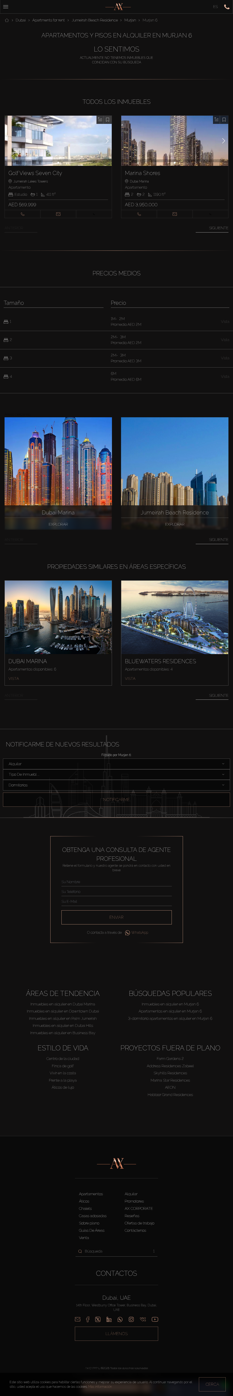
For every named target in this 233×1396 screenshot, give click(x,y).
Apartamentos (91, 1194)
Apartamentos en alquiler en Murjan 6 (170, 1011)
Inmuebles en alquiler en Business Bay (62, 1033)
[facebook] (87, 1319)
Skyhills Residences (170, 1073)
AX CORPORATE (139, 1208)
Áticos (84, 1201)
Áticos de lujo (63, 1087)
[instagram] (131, 1319)
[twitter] (98, 1319)
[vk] (143, 1319)
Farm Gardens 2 (170, 1058)
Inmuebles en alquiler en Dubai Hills (63, 1025)
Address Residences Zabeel (170, 1066)
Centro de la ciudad (62, 1058)
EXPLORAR (58, 524)
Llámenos (117, 1333)
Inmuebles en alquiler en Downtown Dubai (63, 1011)
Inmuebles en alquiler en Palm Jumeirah (63, 1018)
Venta (84, 1237)
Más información (100, 1386)
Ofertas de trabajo (139, 1223)
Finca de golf (63, 1066)
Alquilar (131, 1194)
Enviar (116, 917)
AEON (170, 1087)
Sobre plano (89, 1223)
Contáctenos (135, 1230)
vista (13, 678)
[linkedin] (109, 1319)
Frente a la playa (63, 1080)
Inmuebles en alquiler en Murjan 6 (170, 1004)
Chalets (85, 1208)
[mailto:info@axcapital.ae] (77, 1319)
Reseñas (132, 1215)
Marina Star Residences (170, 1080)
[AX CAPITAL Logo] (118, 6)
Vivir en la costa (63, 1073)
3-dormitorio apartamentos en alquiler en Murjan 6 (170, 1018)
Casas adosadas (92, 1215)
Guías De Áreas (91, 1230)
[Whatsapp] (120, 1319)
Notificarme (116, 799)
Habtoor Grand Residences (170, 1094)
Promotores (134, 1201)
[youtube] (155, 1319)
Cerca (212, 1384)
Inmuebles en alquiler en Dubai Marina (62, 1004)
